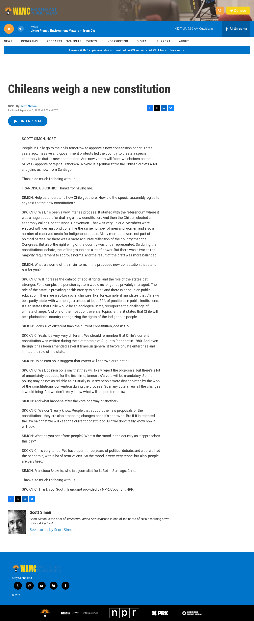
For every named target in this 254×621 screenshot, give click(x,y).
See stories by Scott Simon (52, 529)
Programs (29, 41)
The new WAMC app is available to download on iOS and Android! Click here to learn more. (127, 50)
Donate (240, 10)
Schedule (74, 41)
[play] (9, 29)
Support (163, 41)
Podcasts (54, 41)
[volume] (20, 28)
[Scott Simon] (17, 522)
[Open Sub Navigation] (15, 41)
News (8, 41)
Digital (142, 41)
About (184, 41)
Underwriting (117, 41)
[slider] (27, 29)
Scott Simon (28, 106)
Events (91, 41)
